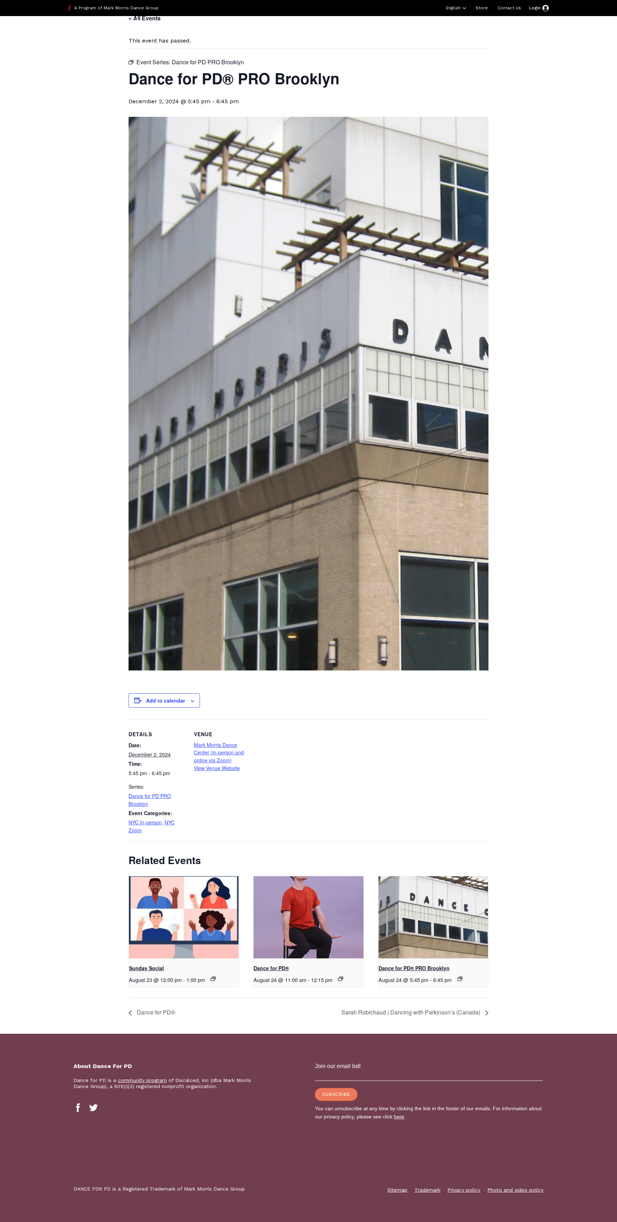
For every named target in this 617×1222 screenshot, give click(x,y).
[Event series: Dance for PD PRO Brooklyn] (459, 979)
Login (535, 7)
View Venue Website (217, 768)
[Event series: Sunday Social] (213, 979)
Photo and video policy (515, 1190)
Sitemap (397, 1190)
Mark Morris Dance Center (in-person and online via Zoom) (219, 752)
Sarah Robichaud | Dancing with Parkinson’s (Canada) (411, 1012)
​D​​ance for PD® (271, 968)
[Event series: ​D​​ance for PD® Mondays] (340, 979)
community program (142, 1080)
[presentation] (184, 917)
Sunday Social (146, 968)
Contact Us (509, 7)
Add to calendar (165, 700)
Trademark (427, 1190)
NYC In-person (145, 822)
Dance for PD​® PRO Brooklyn (414, 968)
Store (482, 7)
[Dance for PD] (114, 33)
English (453, 7)
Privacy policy (463, 1190)
